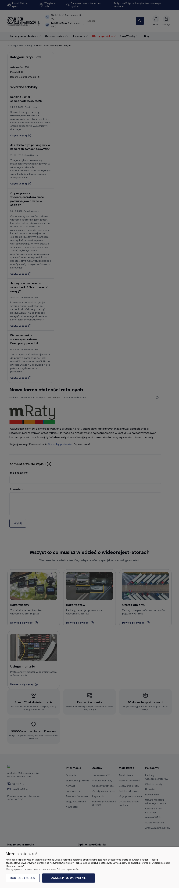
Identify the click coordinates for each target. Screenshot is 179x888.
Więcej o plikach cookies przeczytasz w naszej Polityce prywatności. (43, 869)
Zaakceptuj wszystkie (68, 878)
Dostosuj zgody (22, 878)
